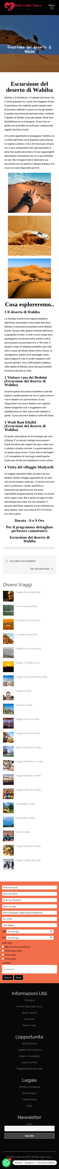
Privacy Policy (29, 1093)
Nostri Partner (29, 1043)
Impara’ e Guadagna (29, 1056)
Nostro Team (29, 1025)
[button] (6, 1162)
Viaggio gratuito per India (29, 1068)
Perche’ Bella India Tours (29, 1006)
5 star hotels (10, 959)
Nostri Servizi (29, 1012)
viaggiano (42, 101)
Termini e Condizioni (29, 1086)
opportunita (21, 136)
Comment (6, 963)
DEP (4, 937)
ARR (4, 931)
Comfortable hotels (13, 951)
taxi (8, 168)
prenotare (39, 160)
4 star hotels (10, 955)
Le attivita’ (29, 1019)
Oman (51, 101)
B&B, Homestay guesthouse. (17, 947)
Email (29, 1124)
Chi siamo (29, 1000)
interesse (26, 346)
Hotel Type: (7, 943)
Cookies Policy (29, 1099)
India (29, 1105)
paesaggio (37, 354)
